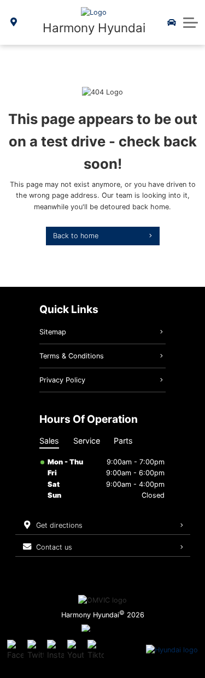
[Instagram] (55, 650)
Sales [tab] (49, 440)
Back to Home (75, 236)
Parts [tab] (123, 440)
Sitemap (52, 332)
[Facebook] (15, 650)
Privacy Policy (62, 380)
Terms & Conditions (71, 356)
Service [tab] (86, 440)
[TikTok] (95, 650)
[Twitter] (35, 650)
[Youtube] (75, 650)
